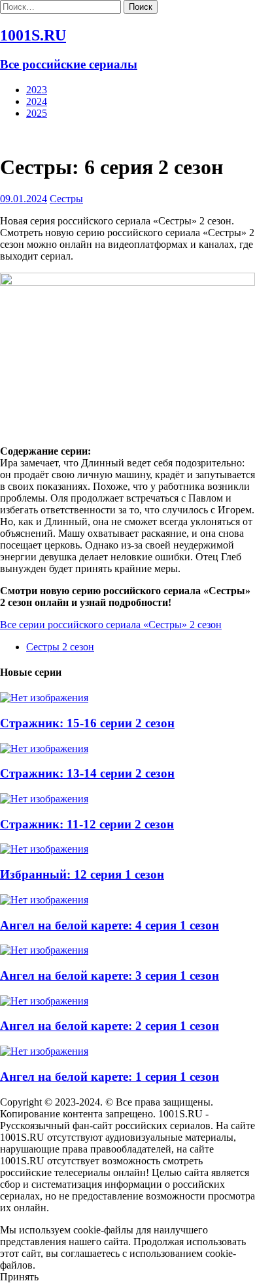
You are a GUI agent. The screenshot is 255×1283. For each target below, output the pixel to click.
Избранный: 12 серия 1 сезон (82, 874)
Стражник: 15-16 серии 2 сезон (87, 723)
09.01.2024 (23, 198)
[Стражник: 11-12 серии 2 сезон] (44, 798)
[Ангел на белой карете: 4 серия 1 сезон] (44, 899)
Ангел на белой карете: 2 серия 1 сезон (109, 1026)
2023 (36, 89)
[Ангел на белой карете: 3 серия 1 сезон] (44, 950)
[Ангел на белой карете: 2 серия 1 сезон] (44, 1000)
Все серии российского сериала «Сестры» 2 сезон (111, 624)
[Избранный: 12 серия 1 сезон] (44, 848)
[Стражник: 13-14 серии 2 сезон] (44, 748)
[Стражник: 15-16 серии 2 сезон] (44, 697)
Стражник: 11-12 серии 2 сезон (87, 824)
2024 (36, 101)
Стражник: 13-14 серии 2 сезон (87, 773)
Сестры (66, 198)
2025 (36, 113)
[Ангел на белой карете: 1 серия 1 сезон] (44, 1051)
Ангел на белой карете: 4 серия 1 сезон (109, 925)
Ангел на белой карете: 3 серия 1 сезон (109, 975)
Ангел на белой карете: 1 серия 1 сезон (109, 1076)
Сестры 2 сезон (60, 646)
